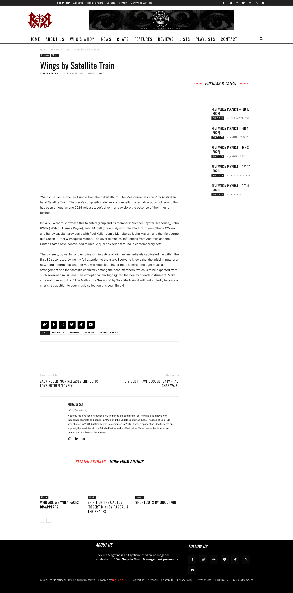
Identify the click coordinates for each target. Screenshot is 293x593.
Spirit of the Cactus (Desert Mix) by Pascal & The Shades (108, 507)
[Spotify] (243, 3)
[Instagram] (230, 3)
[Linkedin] (78, 439)
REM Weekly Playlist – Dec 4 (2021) (230, 187)
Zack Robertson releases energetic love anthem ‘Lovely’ (69, 383)
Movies (223, 90)
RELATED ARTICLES (90, 460)
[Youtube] (263, 3)
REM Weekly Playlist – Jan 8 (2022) (230, 149)
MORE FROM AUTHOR (126, 460)
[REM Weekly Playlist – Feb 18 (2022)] (198, 114)
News (106, 39)
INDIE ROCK (58, 332)
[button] (261, 39)
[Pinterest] (62, 82)
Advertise (138, 580)
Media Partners (95, 2)
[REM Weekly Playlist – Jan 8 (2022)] (198, 153)
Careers (111, 2)
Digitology (118, 580)
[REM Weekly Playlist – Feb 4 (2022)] (198, 133)
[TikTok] (250, 3)
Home (35, 39)
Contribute (167, 580)
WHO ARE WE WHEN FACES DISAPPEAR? (59, 504)
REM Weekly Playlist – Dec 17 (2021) (230, 168)
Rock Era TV (221, 580)
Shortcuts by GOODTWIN (155, 502)
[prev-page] (42, 520)
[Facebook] (224, 3)
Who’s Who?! (83, 39)
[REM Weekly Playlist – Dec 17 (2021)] (198, 172)
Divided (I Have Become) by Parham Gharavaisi (152, 383)
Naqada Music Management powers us (150, 559)
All (194, 87)
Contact (123, 2)
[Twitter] (257, 3)
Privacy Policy (184, 580)
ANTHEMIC (74, 332)
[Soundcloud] (237, 3)
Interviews (233, 87)
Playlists (205, 39)
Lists (185, 39)
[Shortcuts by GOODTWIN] (157, 484)
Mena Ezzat (50, 73)
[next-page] (48, 520)
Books (201, 93)
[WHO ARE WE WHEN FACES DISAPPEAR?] (62, 484)
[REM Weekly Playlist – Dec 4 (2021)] (198, 191)
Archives (218, 87)
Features (143, 39)
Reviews (166, 39)
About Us (78, 2)
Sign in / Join (63, 2)
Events (236, 90)
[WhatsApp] (72, 82)
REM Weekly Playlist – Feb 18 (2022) (230, 111)
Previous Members (242, 580)
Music (67, 49)
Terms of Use (203, 580)
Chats (123, 39)
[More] (81, 82)
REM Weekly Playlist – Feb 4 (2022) (229, 130)
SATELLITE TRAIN (109, 332)
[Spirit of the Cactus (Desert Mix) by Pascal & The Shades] (109, 484)
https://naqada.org (77, 410)
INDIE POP (90, 332)
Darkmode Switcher (141, 2)
